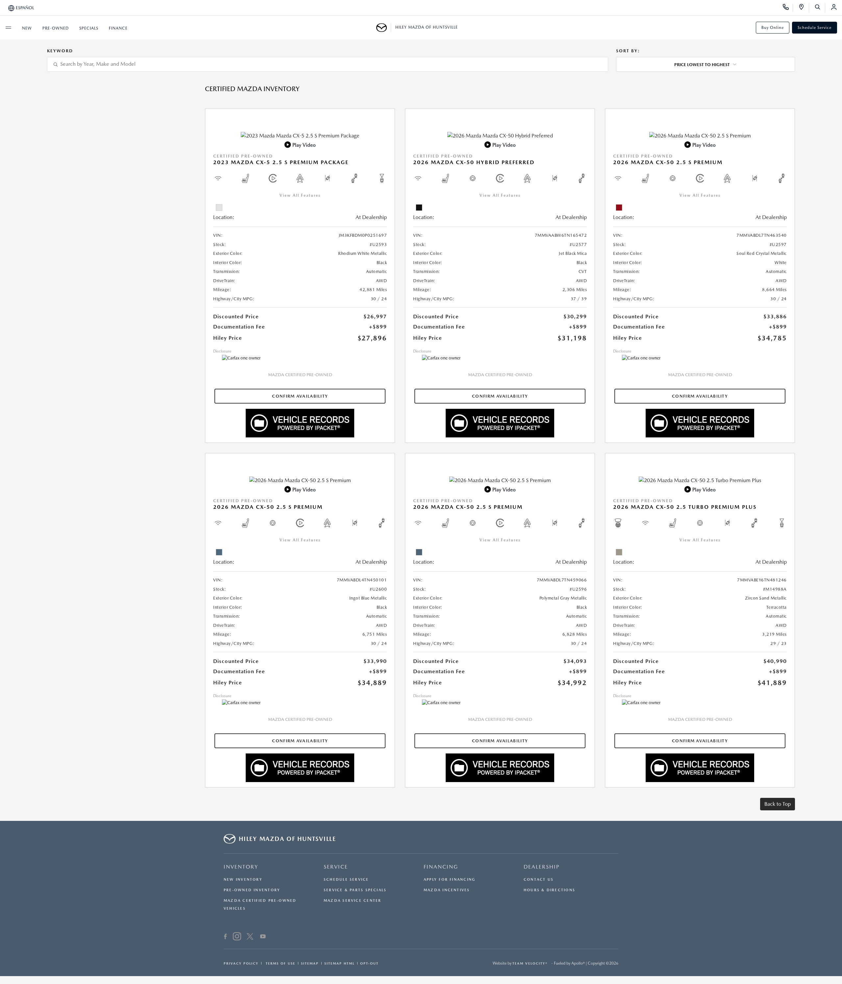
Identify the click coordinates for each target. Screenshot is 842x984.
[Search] (819, 8)
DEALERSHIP (542, 867)
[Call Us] (788, 8)
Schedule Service (814, 27)
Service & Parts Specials (355, 890)
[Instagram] (237, 937)
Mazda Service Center (352, 900)
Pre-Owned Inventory (252, 890)
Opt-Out (369, 963)
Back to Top (777, 804)
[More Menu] (8, 27)
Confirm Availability (300, 396)
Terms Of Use (279, 963)
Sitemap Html (339, 963)
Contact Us (539, 879)
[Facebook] (225, 937)
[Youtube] (263, 937)
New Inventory (243, 879)
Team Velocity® (530, 963)
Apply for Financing (449, 879)
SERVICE (336, 867)
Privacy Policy (241, 963)
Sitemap (310, 963)
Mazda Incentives (447, 890)
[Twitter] (250, 937)
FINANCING (441, 867)
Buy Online (772, 27)
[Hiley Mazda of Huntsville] (383, 27)
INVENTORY (241, 867)
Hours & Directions (549, 890)
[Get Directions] (803, 8)
